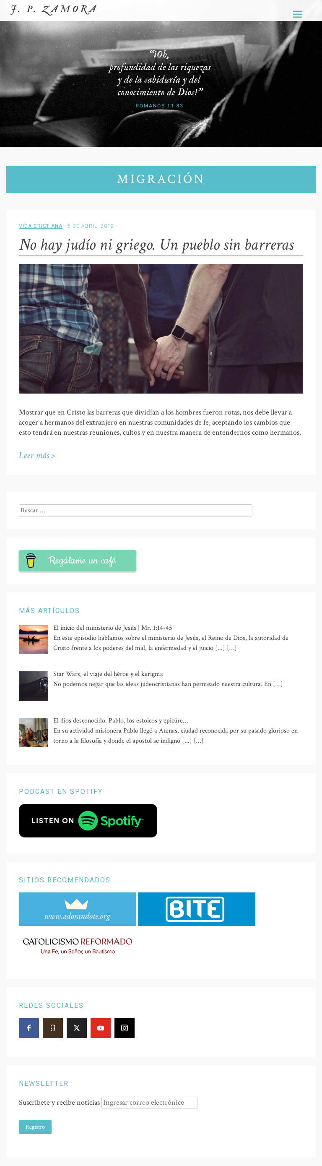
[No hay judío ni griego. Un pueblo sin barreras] (161, 391)
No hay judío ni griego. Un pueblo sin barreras (156, 245)
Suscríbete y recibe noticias (59, 1102)
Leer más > (37, 455)
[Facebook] (29, 1028)
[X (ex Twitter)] (77, 1028)
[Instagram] (124, 1028)
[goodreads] (53, 1028)
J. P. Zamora (54, 9)
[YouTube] (101, 1028)
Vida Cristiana (40, 226)
